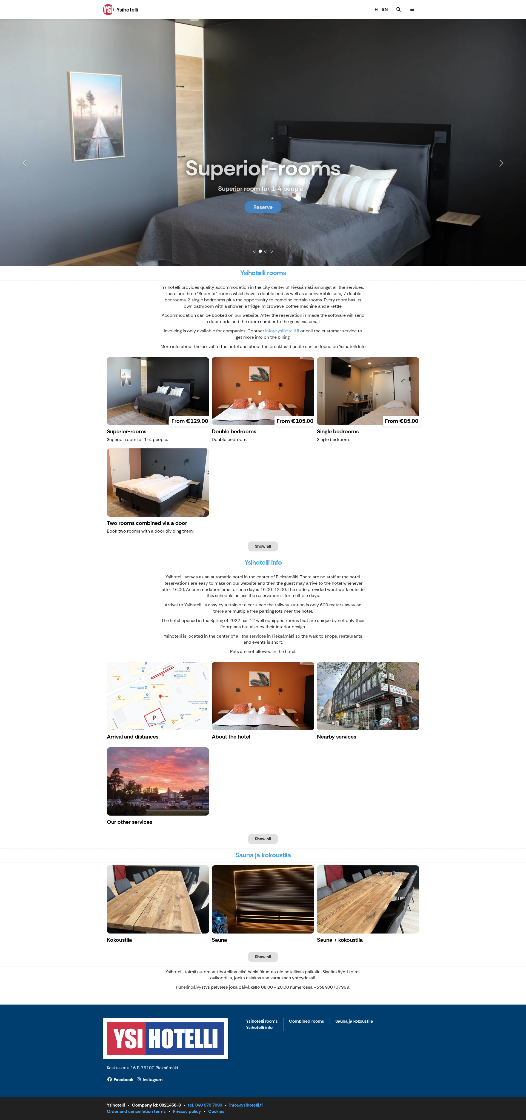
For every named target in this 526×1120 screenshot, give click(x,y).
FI (376, 9)
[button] (39, 142)
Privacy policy (187, 1111)
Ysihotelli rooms (262, 1021)
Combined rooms (306, 1021)
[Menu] (412, 9)
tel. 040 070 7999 (205, 1105)
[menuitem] (398, 9)
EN (385, 9)
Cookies (216, 1111)
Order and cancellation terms (136, 1111)
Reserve (263, 207)
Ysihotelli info (259, 1027)
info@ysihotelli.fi (282, 331)
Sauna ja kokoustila (354, 1021)
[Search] (398, 9)
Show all (263, 546)
